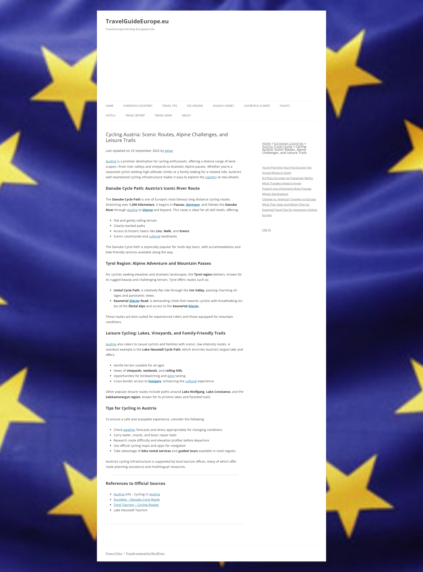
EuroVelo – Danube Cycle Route (137, 499)
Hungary (154, 381)
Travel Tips (169, 106)
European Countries (137, 106)
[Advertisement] (211, 68)
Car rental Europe (257, 106)
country (211, 177)
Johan (169, 151)
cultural (154, 236)
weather (129, 430)
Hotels (111, 115)
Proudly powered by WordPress (145, 553)
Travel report (135, 115)
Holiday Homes (223, 106)
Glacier (134, 301)
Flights (285, 106)
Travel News (163, 115)
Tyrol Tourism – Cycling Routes (136, 505)
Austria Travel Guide (277, 146)
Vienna (147, 210)
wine (170, 376)
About (186, 115)
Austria (111, 161)
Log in (266, 230)
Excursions (195, 106)
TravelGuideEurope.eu (137, 21)
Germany (193, 204)
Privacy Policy (114, 553)
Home (110, 106)
